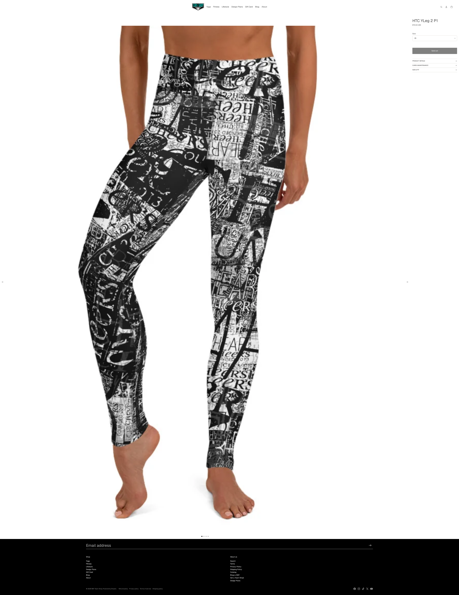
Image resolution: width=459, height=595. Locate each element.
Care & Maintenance (420, 65)
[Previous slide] (2, 282)
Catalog (233, 572)
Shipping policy (158, 589)
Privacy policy (134, 589)
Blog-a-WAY (235, 575)
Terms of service (145, 589)
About (88, 578)
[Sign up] (370, 545)
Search (233, 561)
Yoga (88, 561)
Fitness (88, 564)
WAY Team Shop (96, 589)
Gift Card (89, 572)
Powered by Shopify (109, 589)
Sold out (435, 51)
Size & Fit (415, 70)
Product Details (418, 61)
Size (414, 34)
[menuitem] (208, 7)
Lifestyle (89, 567)
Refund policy (123, 589)
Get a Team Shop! (237, 578)
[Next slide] (408, 282)
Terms (232, 564)
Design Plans (91, 569)
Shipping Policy (236, 569)
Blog (88, 575)
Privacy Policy (235, 567)
